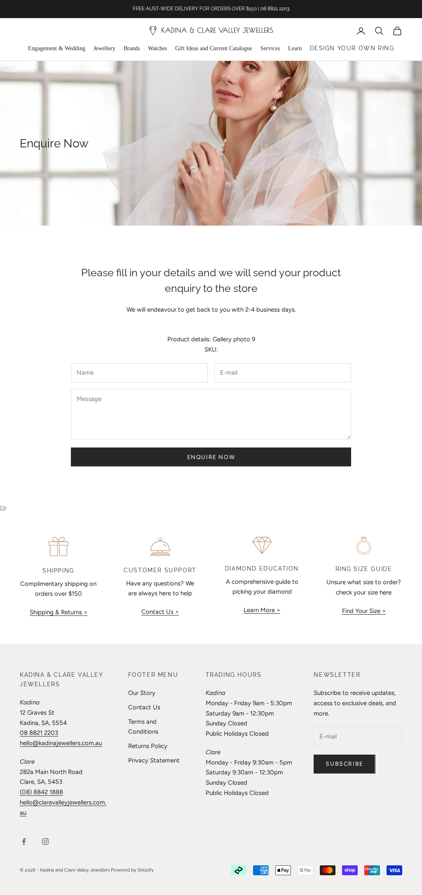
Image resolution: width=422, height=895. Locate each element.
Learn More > (262, 610)
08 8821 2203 (39, 733)
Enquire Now (211, 457)
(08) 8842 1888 (41, 792)
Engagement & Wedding (56, 48)
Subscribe (344, 763)
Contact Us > (160, 611)
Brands (132, 48)
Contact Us (144, 707)
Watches (157, 48)
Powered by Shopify (132, 870)
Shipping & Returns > (58, 612)
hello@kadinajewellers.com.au (61, 743)
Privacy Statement (154, 760)
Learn (295, 48)
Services (270, 48)
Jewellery (104, 48)
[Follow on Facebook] (24, 841)
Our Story (141, 693)
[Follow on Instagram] (45, 841)
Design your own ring (352, 48)
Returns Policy (147, 746)
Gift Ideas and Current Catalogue (213, 48)
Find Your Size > (364, 611)
